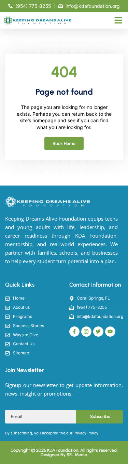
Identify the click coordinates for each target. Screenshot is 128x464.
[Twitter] (98, 331)
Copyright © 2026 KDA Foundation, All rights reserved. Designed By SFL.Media (64, 452)
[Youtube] (110, 331)
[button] (118, 20)
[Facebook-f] (74, 331)
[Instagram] (86, 331)
